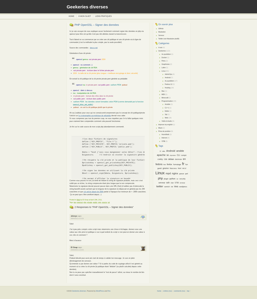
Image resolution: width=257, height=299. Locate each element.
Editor (167, 111)
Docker (164, 57)
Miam (160, 128)
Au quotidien (166, 54)
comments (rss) (179, 291)
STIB (163, 141)
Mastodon (162, 32)
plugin (166, 179)
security (182, 179)
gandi (159, 168)
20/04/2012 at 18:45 (77, 250)
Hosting (167, 88)
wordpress (183, 187)
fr (183, 164)
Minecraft (165, 98)
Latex (164, 68)
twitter (159, 186)
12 (160, 151)
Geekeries (162, 51)
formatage (177, 164)
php (85, 202)
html (179, 168)
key (75, 202)
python (172, 179)
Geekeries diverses (87, 6)
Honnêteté (165, 134)
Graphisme (166, 64)
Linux (164, 71)
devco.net (94, 48)
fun (186, 164)
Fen (109, 291)
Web (78, 200)
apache (161, 154)
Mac (163, 91)
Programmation (167, 101)
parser (181, 174)
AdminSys (168, 74)
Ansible (167, 104)
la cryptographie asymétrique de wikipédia (94, 116)
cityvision (173, 155)
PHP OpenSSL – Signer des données (97, 24)
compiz (184, 155)
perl (186, 174)
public (95, 202)
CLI (178, 155)
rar (177, 179)
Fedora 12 (168, 84)
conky (160, 159)
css (165, 159)
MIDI (163, 94)
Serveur (161, 35)
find (164, 164)
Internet (164, 138)
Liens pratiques (103, 16)
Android (168, 78)
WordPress (100, 291)
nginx (175, 173)
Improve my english (165, 125)
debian (171, 159)
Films (163, 61)
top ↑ (188, 291)
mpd (168, 173)
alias (163, 151)
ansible (180, 151)
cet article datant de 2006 (93, 192)
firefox (169, 164)
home (159, 291)
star (172, 183)
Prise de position (164, 131)
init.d (184, 168)
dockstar (178, 159)
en (184, 159)
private (89, 202)
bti (168, 155)
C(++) (167, 108)
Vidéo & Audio (167, 121)
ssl (109, 202)
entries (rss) (167, 291)
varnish (167, 187)
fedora (159, 164)
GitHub (160, 29)
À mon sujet (84, 16)
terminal (182, 183)
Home (71, 16)
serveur (161, 183)
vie (172, 187)
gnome (166, 168)
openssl (80, 202)
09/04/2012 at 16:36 (77, 218)
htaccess (173, 168)
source (104, 202)
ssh (168, 182)
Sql (166, 114)
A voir (160, 47)
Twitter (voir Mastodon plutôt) (168, 39)
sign (99, 202)
